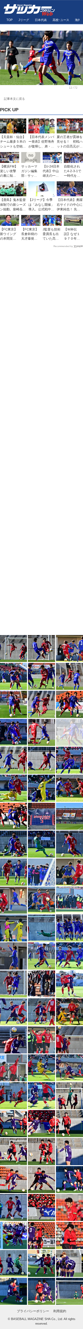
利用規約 (59, 1311)
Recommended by (63, 246)
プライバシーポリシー (33, 1311)
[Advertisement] (41, 442)
